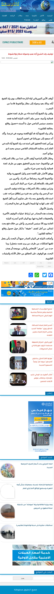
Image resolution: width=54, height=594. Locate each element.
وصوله (6, 263)
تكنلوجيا (34, 15)
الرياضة (12, 15)
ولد (41, 263)
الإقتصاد (4, 15)
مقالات (20, 15)
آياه (24, 263)
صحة (27, 15)
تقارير (50, 20)
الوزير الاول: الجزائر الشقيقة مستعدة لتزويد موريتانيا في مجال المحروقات (42, 346)
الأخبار (42, 15)
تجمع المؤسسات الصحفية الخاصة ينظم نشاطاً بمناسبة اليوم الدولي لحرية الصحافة (41, 312)
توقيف (49, 263)
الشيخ (32, 263)
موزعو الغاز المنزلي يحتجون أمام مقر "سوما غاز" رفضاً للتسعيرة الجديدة (42, 362)
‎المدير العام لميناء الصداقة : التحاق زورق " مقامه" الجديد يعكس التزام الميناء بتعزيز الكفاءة (41, 330)
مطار (49, 266)
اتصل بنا (36, 20)
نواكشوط (40, 266)
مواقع (43, 20)
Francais (27, 20)
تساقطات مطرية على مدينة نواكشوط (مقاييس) (34, 525)
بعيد (15, 263)
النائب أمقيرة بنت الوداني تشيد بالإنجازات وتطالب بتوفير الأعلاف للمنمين (41, 378)
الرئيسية (49, 15)
